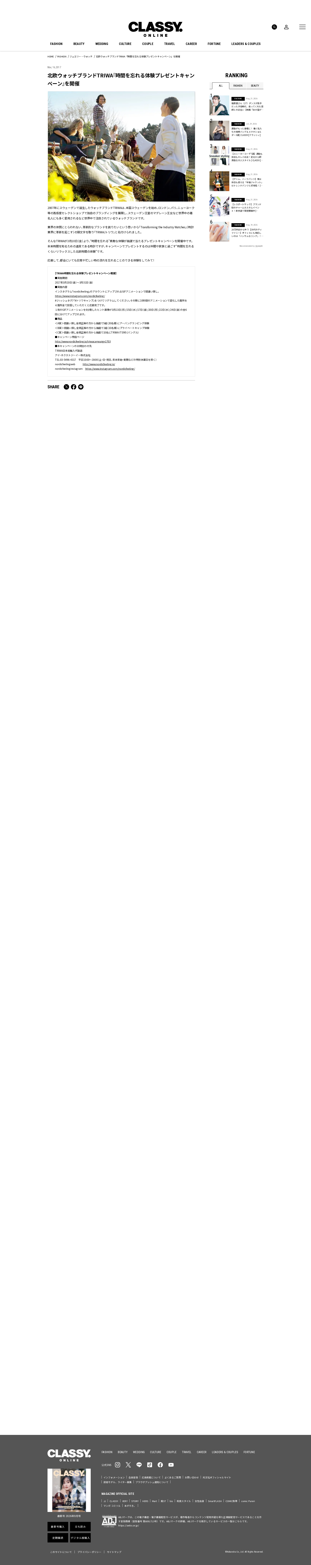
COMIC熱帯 (231, 1501)
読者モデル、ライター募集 (117, 1482)
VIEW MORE (236, 1409)
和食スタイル (184, 1501)
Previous (250, 1221)
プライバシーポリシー (89, 1552)
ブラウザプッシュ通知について (152, 1482)
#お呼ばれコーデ (251, 1267)
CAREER (191, 43)
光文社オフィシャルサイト (217, 1477)
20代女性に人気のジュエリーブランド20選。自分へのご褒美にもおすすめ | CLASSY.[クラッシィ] (83, 1015)
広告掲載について (151, 1477)
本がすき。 (130, 1505)
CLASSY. (114, 1501)
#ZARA (242, 1278)
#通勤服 (234, 1267)
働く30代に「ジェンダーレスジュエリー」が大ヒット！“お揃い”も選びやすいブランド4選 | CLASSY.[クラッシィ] (83, 605)
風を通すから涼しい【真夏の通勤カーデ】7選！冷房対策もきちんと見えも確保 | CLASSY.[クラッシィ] (84, 1113)
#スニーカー (249, 1272)
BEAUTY (79, 43)
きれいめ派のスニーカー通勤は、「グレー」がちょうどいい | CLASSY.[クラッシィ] (159, 1015)
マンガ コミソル (112, 1505)
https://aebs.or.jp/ (128, 1525)
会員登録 (133, 1477)
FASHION (56, 43)
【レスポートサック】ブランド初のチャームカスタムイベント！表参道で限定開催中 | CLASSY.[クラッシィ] (246, 207)
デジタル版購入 (167, 1341)
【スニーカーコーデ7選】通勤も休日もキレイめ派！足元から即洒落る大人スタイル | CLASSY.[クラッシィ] (247, 157)
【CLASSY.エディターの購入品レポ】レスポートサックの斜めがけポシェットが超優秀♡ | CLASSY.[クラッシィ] (159, 912)
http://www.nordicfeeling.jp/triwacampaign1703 (83, 341)
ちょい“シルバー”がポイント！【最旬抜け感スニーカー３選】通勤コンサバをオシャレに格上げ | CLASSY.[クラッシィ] (158, 708)
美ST (163, 1501)
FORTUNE (214, 43)
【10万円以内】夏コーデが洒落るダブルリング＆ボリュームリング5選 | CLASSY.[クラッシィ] (158, 1113)
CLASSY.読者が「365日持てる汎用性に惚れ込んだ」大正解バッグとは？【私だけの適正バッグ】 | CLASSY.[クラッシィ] (83, 914)
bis (171, 1501)
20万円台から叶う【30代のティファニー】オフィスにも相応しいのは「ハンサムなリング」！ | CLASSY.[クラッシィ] (246, 233)
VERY (125, 1501)
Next (259, 1221)
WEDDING (101, 43)
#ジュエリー (219, 1267)
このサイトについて (61, 1552)
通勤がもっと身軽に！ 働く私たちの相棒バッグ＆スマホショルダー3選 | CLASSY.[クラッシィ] (246, 131)
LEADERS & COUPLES (246, 43)
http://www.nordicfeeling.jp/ (99, 364)
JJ (104, 1501)
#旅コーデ (222, 1272)
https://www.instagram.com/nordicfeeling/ (80, 296)
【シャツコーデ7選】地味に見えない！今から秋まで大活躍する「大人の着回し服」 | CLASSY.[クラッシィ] (159, 505)
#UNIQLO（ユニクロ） (222, 1278)
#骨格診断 (256, 1278)
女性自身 (199, 1501)
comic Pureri (248, 1501)
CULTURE (125, 43)
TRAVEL (169, 43)
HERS (145, 1501)
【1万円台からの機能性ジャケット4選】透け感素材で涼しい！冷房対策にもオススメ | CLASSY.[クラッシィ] (83, 809)
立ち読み (166, 1315)
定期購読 (166, 1328)
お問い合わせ (192, 1477)
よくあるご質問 (172, 1477)
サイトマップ (114, 1552)
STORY (135, 1501)
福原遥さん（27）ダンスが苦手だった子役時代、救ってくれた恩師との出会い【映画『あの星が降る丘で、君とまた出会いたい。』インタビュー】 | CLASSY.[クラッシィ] (247, 106)
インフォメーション (114, 1477)
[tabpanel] (155, 1188)
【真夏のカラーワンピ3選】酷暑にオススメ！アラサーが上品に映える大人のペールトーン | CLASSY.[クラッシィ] (84, 706)
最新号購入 (167, 1302)
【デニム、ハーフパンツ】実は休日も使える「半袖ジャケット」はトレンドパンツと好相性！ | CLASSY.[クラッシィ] (247, 182)
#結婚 (235, 1272)
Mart (154, 1501)
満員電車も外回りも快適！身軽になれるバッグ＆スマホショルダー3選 (83, 505)
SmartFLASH (215, 1501)
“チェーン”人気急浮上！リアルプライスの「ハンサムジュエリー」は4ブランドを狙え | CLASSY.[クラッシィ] (158, 603)
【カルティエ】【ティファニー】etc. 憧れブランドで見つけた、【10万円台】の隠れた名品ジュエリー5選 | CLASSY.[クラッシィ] (159, 811)
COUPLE (147, 43)
